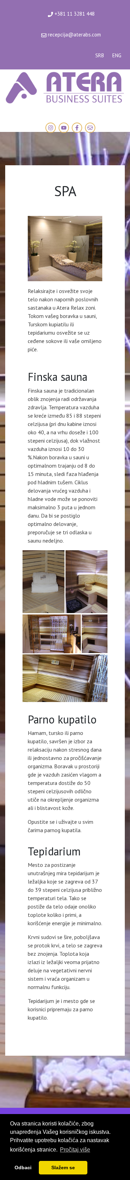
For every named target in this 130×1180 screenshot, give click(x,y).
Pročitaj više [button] (75, 1150)
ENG (116, 55)
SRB (99, 55)
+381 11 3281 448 (74, 13)
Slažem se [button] (63, 1167)
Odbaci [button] (23, 1167)
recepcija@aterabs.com (73, 34)
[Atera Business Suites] (65, 86)
